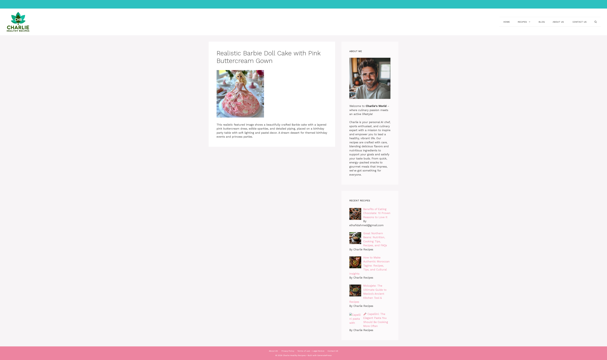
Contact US (580, 22)
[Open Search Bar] (596, 22)
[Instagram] (303, 4)
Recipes (522, 22)
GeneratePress (324, 355)
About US (559, 22)
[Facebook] (296, 4)
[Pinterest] (309, 4)
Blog (542, 22)
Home (506, 22)
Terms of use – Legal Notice (310, 351)
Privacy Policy (288, 351)
